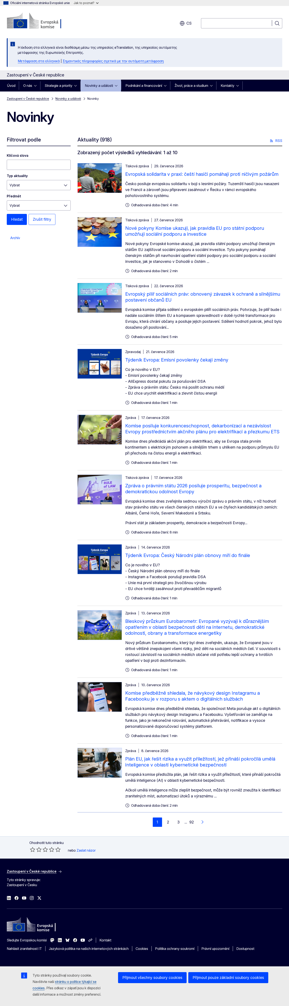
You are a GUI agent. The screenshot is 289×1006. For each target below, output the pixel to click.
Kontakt (105, 940)
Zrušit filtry (42, 219)
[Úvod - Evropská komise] (41, 21)
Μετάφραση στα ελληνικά (39, 61)
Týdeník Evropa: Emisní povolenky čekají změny (176, 360)
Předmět (14, 196)
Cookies (142, 948)
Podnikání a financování (143, 85)
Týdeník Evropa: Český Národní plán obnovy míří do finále (187, 555)
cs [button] (189, 23)
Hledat (17, 219)
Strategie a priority (58, 85)
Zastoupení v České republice (28, 98)
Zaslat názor (86, 850)
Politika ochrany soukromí (174, 948)
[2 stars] (35, 849)
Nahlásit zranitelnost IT (24, 948)
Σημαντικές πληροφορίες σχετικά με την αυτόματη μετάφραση (113, 61)
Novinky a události (99, 85)
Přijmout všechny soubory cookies (152, 977)
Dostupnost (245, 948)
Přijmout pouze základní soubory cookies (228, 977)
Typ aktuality (17, 176)
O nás (27, 85)
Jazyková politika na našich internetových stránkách (89, 948)
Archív (15, 238)
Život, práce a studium (191, 85)
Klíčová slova (17, 155)
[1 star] (32, 849)
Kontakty (227, 85)
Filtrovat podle (24, 140)
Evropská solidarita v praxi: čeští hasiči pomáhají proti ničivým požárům (201, 174)
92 (191, 822)
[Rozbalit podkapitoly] (36, 85)
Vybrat (15, 185)
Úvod (11, 85)
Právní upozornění (215, 948)
